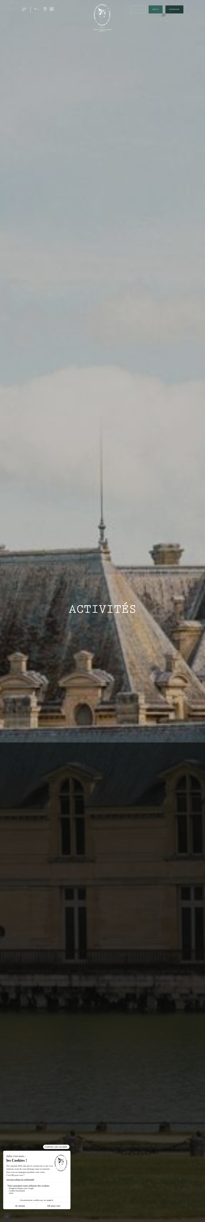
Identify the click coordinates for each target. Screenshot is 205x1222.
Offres (138, 10)
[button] (37, 9)
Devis (155, 10)
